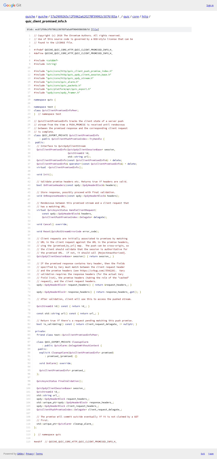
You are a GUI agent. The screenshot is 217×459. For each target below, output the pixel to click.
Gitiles (20, 453)
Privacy (30, 453)
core (135, 16)
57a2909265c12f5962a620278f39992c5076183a (84, 16)
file (95, 29)
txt (203, 453)
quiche (30, 16)
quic (126, 16)
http (145, 16)
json (211, 453)
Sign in (210, 5)
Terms (39, 453)
